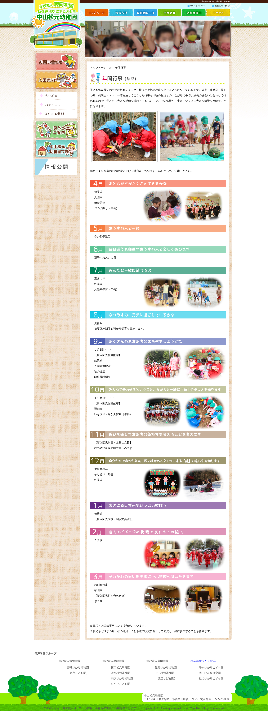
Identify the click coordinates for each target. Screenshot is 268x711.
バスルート (56, 106)
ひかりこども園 (120, 683)
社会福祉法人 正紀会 (203, 661)
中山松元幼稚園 (164, 672)
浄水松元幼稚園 (120, 672)
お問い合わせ (222, 5)
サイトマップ (197, 5)
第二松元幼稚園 (120, 667)
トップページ (98, 67)
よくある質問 (56, 114)
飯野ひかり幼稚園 (166, 667)
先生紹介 (56, 96)
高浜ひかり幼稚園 (122, 678)
